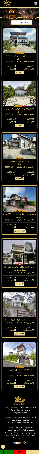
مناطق (33, 435)
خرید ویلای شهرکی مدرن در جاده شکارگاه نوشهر (20, 57)
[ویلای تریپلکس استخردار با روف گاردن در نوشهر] (19, 93)
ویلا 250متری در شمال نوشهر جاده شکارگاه (19, 371)
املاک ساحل (28, 427)
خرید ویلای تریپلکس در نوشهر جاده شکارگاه (19, 163)
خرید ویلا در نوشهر (15, 427)
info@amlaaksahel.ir (21, 412)
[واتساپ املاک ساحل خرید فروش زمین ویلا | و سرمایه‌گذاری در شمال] (21, 443)
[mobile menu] (36, 3)
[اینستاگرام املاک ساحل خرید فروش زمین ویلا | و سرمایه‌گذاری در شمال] (23, 443)
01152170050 (27, 422)
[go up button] (3, 447)
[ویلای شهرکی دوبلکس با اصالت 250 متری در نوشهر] (19, 199)
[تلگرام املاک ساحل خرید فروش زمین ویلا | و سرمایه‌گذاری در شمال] (25, 443)
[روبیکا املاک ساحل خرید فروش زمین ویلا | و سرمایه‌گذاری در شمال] (16, 443)
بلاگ (27, 435)
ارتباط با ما (16, 438)
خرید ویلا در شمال (28, 430)
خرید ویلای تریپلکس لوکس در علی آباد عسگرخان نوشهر (19, 269)
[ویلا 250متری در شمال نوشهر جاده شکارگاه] (19, 354)
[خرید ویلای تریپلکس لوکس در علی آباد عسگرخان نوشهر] (19, 252)
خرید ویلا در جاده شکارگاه (28, 18)
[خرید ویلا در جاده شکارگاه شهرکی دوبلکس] (19, 305)
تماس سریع (7, 451)
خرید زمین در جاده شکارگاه (9, 18)
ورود (7, 435)
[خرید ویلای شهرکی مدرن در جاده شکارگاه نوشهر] (19, 40)
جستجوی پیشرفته (17, 435)
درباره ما (25, 438)
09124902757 (15, 422)
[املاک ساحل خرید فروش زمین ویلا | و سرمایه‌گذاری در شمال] (7, 3)
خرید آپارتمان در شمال (12, 432)
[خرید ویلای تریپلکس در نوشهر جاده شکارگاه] (19, 146)
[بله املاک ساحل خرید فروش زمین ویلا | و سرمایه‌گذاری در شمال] (14, 443)
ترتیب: (34, 22)
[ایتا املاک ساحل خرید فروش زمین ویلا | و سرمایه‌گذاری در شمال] (19, 443)
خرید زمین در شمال (13, 430)
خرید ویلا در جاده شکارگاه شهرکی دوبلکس (19, 320)
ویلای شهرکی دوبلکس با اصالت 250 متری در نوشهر (19, 216)
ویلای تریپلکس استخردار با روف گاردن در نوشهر (19, 110)
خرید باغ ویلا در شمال (29, 432)
